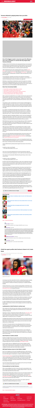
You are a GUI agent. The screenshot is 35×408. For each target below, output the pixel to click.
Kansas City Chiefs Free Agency (10, 390)
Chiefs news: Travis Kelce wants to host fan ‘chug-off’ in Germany (15, 91)
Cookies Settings (6, 401)
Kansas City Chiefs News (9, 220)
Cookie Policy (5, 400)
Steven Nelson (23, 72)
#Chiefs (4, 144)
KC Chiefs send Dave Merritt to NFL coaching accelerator (13, 93)
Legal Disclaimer (13, 400)
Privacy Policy (19, 398)
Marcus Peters (13, 72)
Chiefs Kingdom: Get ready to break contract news (12, 90)
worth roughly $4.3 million (24, 341)
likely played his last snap (7, 288)
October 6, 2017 (15, 148)
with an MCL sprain (28, 312)
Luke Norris (4, 254)
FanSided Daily (5, 398)
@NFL (5, 147)
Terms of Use (29, 398)
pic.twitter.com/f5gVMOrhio (11, 158)
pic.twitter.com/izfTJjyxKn (10, 147)
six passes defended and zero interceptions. (11, 137)
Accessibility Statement (21, 400)
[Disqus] (19, 233)
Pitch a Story (12, 398)
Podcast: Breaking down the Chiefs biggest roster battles (13, 92)
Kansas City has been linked (7, 355)
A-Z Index (28, 400)
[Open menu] (2, 1)
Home (3, 220)
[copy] (7, 19)
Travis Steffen (4, 17)
